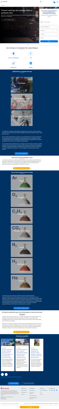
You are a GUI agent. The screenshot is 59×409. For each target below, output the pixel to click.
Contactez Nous (24, 392)
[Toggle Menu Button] (1, 2)
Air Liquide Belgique (43, 390)
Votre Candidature (32, 395)
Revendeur (23, 394)
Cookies (32, 403)
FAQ (40, 392)
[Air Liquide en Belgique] (3, 1)
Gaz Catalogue (32, 390)
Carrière (41, 394)
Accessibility (55, 403)
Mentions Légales (48, 403)
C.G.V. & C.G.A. (27, 403)
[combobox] (40, 1)
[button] (2, 374)
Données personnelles (39, 403)
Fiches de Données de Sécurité (33, 398)
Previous (4, 44)
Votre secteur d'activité (31, 393)
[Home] (5, 388)
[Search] (40, 1)
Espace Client (23, 390)
